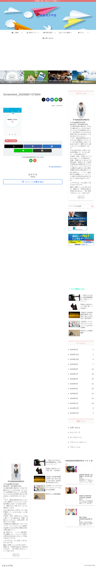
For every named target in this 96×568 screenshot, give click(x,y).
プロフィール (75, 447)
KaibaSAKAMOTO (82, 120)
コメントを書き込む (34, 182)
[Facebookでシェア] (48, 99)
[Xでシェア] (43, 99)
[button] (60, 99)
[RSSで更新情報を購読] (34, 160)
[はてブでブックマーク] (52, 99)
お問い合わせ (75, 428)
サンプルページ (76, 437)
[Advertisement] (48, 56)
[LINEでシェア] (56, 99)
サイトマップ (75, 432)
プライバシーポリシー (78, 442)
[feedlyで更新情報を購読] (31, 160)
